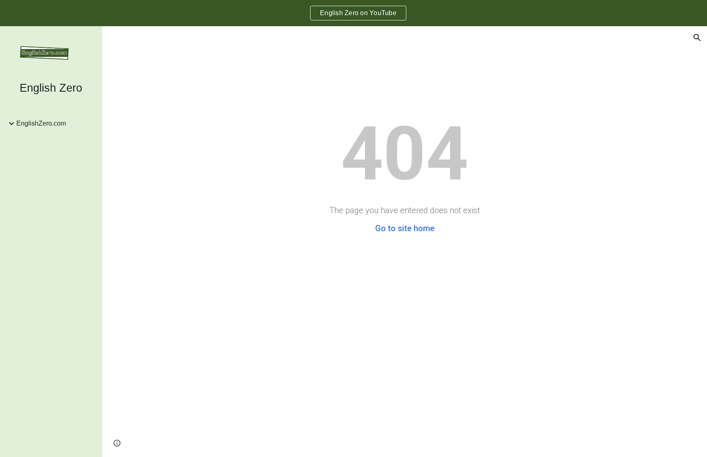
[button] (697, 37)
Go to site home (405, 228)
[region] (353, 13)
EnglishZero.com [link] (41, 123)
